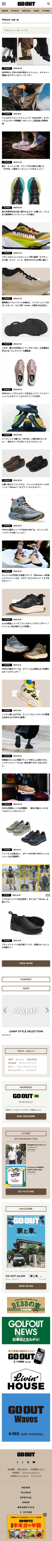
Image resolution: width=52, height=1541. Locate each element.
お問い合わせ (22, 1469)
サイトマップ (36, 1476)
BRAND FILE (26, 1507)
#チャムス (20, 1059)
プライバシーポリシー (31, 1473)
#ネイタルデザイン (15, 1070)
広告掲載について (37, 1469)
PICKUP (15, 11)
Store (45, 11)
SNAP (36, 11)
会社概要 (11, 1469)
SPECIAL (26, 11)
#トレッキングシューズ (27, 1067)
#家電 (10, 1059)
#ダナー (11, 1067)
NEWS (26, 1487)
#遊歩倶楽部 (32, 1059)
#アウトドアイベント (27, 1063)
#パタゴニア (31, 1070)
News (5, 11)
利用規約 (15, 1473)
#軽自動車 (12, 1063)
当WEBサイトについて (19, 1476)
